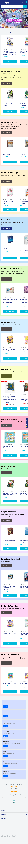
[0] (25, 2)
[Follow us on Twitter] (5, 836)
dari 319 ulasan (14, 788)
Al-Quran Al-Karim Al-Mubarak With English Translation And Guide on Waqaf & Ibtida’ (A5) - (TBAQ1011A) (10, 302)
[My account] (22, 2)
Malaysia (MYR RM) (13, 829)
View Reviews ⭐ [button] (26, 423)
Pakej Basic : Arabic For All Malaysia (9, 447)
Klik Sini (5, 706)
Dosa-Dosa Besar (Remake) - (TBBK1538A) (9, 541)
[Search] (25, 6)
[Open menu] (2, 2)
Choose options (10, 311)
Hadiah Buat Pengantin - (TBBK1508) (8, 202)
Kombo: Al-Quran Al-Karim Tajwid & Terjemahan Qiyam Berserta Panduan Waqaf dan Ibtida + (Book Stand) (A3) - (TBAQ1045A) (9, 399)
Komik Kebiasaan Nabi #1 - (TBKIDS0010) (9, 104)
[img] (14, 786)
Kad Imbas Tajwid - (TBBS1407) (10, 683)
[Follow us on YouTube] (10, 836)
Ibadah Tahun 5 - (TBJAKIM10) (9, 633)
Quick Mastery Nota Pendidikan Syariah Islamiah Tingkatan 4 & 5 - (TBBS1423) (9, 53)
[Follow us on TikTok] (13, 836)
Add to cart (10, 61)
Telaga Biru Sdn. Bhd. (7, 151)
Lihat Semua (24, 33)
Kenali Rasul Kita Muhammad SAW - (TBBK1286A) (9, 153)
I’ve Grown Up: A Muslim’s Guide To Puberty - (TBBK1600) (10, 350)
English (3, 829)
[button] (3, 798)
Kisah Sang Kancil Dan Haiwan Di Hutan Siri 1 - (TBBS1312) (10, 494)
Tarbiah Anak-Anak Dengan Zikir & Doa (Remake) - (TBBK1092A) (9, 588)
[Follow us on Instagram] (7, 836)
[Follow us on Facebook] (2, 836)
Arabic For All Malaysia (8, 444)
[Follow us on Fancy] (15, 836)
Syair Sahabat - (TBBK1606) (9, 249)
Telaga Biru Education (8, 49)
